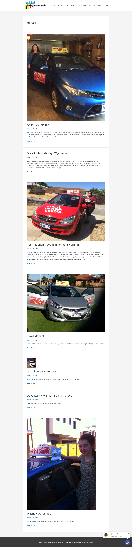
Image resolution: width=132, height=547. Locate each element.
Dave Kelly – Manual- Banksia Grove (49, 395)
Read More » (31, 141)
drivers (29, 129)
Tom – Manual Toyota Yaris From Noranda (53, 244)
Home (53, 5)
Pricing (72, 5)
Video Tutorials (103, 5)
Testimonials (82, 5)
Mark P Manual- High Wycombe (47, 153)
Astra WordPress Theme (85, 542)
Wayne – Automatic (39, 513)
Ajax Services (61, 5)
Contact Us (91, 5)
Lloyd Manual (35, 336)
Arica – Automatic (38, 124)
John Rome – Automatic (42, 371)
